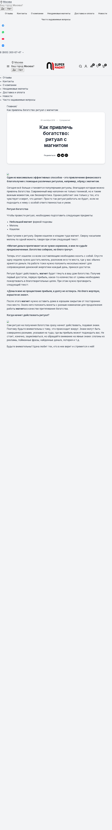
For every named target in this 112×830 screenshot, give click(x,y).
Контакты (22, 13)
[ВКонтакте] (58, 155)
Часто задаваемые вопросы (56, 19)
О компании (37, 13)
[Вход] (86, 66)
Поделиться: (50, 155)
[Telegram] (3, 25)
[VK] (3, 46)
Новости (102, 13)
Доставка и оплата (84, 13)
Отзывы (9, 13)
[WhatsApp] (3, 32)
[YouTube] (3, 39)
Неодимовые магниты (58, 13)
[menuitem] (9, 13)
